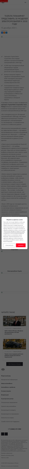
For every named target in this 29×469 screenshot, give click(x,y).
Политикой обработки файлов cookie (14, 231)
